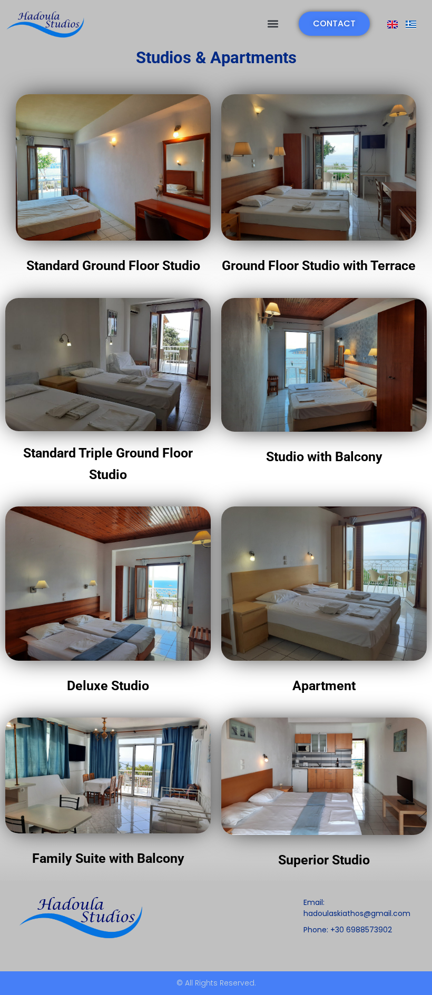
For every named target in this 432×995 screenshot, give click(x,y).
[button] (273, 24)
